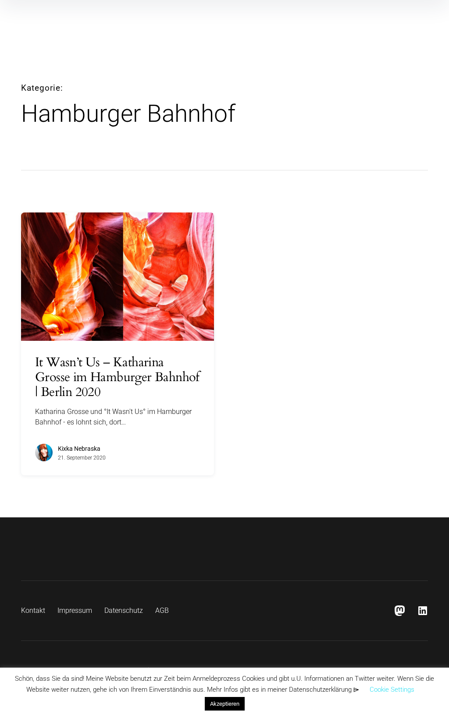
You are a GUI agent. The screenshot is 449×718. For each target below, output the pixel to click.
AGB (162, 610)
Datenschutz (123, 610)
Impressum (74, 610)
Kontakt (33, 610)
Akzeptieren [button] (224, 703)
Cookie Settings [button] (392, 689)
